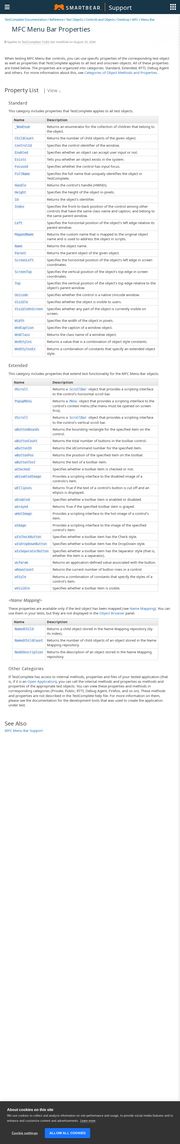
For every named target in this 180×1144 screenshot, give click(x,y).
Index (19, 206)
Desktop (123, 20)
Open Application (41, 681)
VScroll (21, 417)
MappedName (24, 234)
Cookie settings (25, 1133)
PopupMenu (23, 401)
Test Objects (74, 20)
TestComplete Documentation (26, 20)
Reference (56, 20)
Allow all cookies (67, 1133)
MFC (135, 20)
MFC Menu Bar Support (24, 730)
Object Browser (111, 613)
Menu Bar (148, 20)
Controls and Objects (100, 20)
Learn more (87, 1120)
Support (120, 7)
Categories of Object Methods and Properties (120, 72)
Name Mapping (142, 608)
